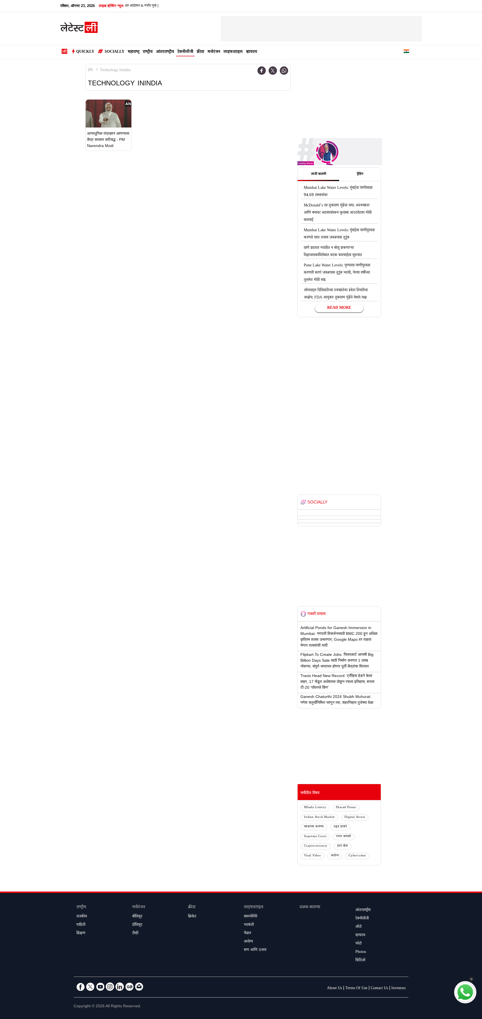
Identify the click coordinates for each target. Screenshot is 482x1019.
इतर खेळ (342, 846)
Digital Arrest (354, 817)
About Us (334, 989)
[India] (406, 52)
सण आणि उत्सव (255, 950)
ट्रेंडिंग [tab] (360, 174)
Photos (360, 952)
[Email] (139, 986)
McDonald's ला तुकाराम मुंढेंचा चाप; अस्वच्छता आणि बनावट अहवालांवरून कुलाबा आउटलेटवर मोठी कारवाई (338, 213)
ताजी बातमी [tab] (318, 174)
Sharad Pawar (346, 807)
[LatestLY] (79, 29)
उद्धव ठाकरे (340, 827)
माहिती (80, 925)
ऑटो (358, 927)
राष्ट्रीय (148, 52)
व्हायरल (251, 52)
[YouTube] (100, 986)
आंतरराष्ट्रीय (165, 52)
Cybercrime (357, 856)
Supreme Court (315, 836)
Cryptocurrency (315, 846)
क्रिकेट (192, 917)
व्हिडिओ (360, 961)
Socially (114, 52)
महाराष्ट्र (133, 52)
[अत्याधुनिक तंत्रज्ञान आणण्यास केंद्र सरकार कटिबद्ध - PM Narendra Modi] (108, 113)
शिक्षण (80, 934)
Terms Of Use (356, 989)
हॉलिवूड (137, 925)
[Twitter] (273, 70)
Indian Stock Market (319, 817)
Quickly (85, 52)
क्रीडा (200, 52)
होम (90, 71)
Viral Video (312, 856)
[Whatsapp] (284, 70)
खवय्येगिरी (250, 917)
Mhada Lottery (315, 807)
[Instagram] (110, 986)
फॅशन (247, 934)
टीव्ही (135, 934)
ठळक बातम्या (310, 907)
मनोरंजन (214, 52)
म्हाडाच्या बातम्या (314, 827)
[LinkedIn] (119, 986)
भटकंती (249, 925)
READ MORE (339, 308)
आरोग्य (335, 856)
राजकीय (81, 917)
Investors (398, 989)
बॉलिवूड (137, 917)
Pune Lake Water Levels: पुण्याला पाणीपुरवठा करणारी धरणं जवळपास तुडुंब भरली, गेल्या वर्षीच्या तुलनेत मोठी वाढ (337, 273)
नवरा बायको (343, 836)
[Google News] (129, 986)
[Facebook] (261, 70)
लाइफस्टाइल (233, 52)
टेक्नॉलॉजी (185, 52)
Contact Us (379, 989)
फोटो (358, 944)
